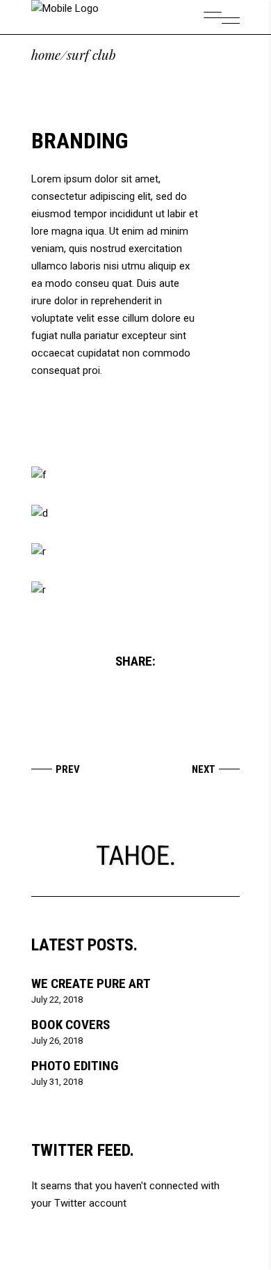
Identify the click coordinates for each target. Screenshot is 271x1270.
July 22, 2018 (57, 999)
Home (45, 54)
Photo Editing (74, 1066)
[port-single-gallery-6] (135, 475)
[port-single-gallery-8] (135, 551)
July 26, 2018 (57, 1040)
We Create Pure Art (91, 983)
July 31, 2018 (57, 1081)
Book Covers (70, 1025)
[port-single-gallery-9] (135, 590)
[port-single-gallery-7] (135, 513)
